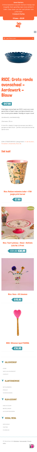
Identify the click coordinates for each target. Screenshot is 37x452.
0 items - (18, 18)
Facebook (6, 430)
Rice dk (18, 143)
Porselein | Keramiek (8, 143)
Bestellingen (7, 408)
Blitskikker (16, 441)
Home (4, 368)
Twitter (5, 427)
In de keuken (29, 141)
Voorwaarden (7, 392)
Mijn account (7, 405)
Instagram (6, 424)
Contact (5, 374)
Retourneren (7, 387)
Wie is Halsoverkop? (9, 371)
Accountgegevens (9, 411)
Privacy (5, 390)
